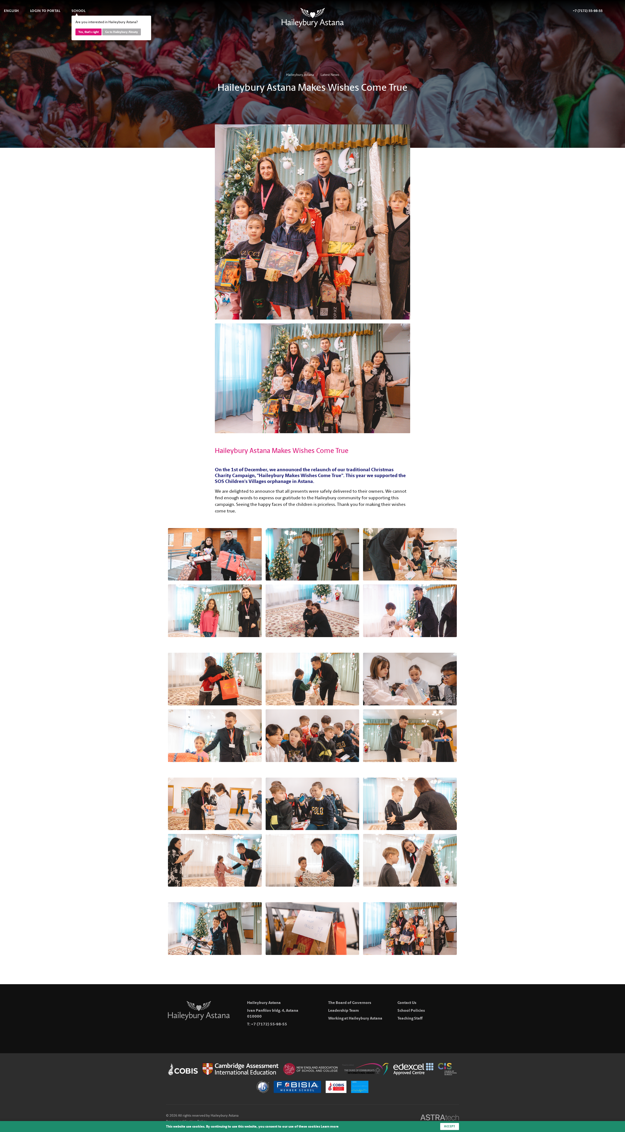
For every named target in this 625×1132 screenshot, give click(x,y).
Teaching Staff (410, 1018)
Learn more (330, 1126)
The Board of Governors (349, 1002)
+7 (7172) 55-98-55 (269, 1024)
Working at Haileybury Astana (355, 1018)
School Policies (411, 1010)
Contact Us (406, 1002)
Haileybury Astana (300, 75)
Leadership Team (343, 1010)
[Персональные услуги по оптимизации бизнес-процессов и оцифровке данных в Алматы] (439, 1118)
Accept (449, 1126)
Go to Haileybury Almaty (121, 32)
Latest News (330, 75)
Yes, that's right (88, 32)
